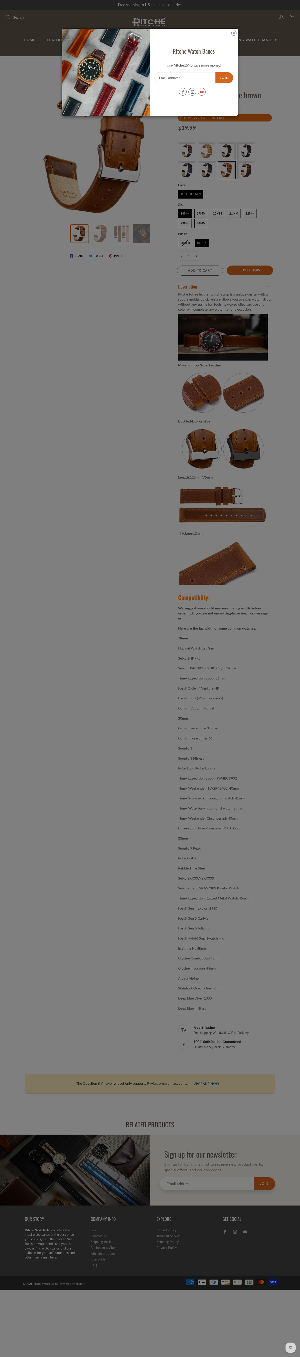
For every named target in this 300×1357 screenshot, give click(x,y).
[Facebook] (183, 92)
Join (224, 78)
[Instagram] (192, 92)
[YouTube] (202, 92)
